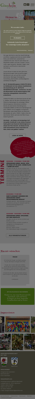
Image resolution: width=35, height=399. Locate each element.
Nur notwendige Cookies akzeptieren (17, 45)
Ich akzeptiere (17, 38)
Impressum (30, 50)
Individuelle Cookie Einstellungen (17, 42)
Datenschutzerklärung (21, 50)
